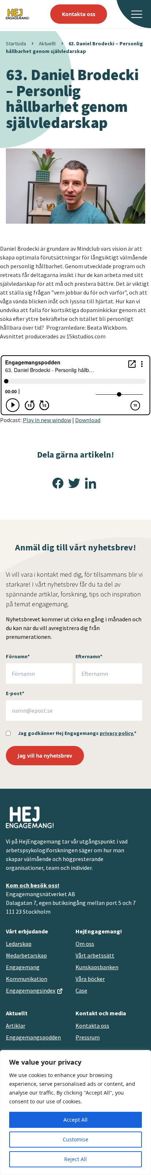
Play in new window (47, 420)
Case (81, 990)
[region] (75, 1112)
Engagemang (23, 967)
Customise (75, 1139)
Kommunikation (26, 978)
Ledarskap (19, 943)
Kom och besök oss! (32, 885)
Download (87, 420)
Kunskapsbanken (97, 967)
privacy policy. (117, 733)
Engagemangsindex (30, 990)
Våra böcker (90, 978)
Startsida (16, 43)
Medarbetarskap (26, 955)
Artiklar (15, 1025)
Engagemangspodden (33, 1037)
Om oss (85, 943)
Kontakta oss (78, 14)
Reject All (75, 1159)
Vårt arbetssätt (95, 955)
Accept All (75, 1119)
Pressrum (88, 1037)
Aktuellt (47, 43)
